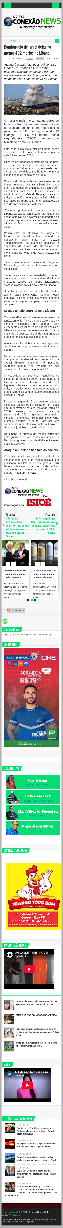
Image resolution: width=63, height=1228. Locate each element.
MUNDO (12, 41)
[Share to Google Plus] (25, 556)
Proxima (4, 553)
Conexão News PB (11, 1212)
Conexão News (16, 58)
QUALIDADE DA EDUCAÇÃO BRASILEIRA (36, 1015)
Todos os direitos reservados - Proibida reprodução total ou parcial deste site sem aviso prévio (29, 1220)
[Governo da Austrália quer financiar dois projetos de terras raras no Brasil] (44, 553)
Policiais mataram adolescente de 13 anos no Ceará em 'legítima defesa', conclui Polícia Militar (37, 1032)
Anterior (56, 553)
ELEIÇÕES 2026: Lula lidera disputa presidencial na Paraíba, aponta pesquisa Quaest (36, 1174)
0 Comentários (17, 611)
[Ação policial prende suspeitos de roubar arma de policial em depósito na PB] (10, 1144)
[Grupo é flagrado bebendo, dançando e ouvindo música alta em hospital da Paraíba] (10, 1158)
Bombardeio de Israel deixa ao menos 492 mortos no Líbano (27, 50)
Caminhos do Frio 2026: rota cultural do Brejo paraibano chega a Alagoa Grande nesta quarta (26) (36, 1131)
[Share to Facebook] (16, 556)
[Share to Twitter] (21, 556)
